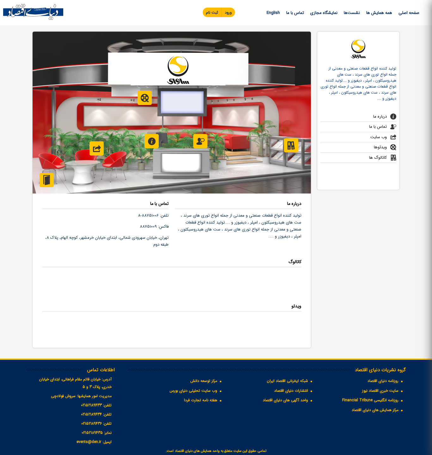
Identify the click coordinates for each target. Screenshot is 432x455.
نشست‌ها (352, 12)
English (273, 12)
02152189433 (91, 405)
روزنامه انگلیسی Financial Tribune (370, 400)
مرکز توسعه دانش (203, 381)
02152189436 (91, 424)
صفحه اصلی (408, 12)
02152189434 (91, 414)
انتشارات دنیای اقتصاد (291, 391)
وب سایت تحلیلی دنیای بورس (193, 391)
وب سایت (378, 137)
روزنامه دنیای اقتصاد (382, 381)
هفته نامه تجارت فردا (200, 400)
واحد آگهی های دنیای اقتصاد (285, 400)
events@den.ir (89, 442)
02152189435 (92, 433)
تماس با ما (295, 12)
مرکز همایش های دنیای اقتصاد (375, 410)
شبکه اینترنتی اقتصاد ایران (287, 381)
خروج (47, 180)
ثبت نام (212, 12)
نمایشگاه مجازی (323, 12)
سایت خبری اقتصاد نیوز (380, 391)
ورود (228, 12)
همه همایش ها (379, 12)
